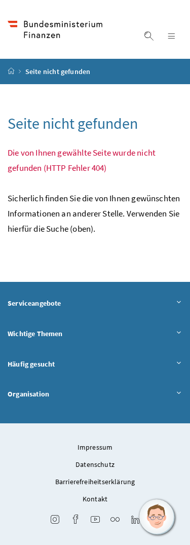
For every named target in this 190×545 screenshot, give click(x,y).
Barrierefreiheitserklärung (95, 481)
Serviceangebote (34, 303)
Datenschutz (95, 464)
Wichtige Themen (35, 333)
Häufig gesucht (31, 364)
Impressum (95, 447)
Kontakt (95, 498)
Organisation (28, 393)
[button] (157, 517)
